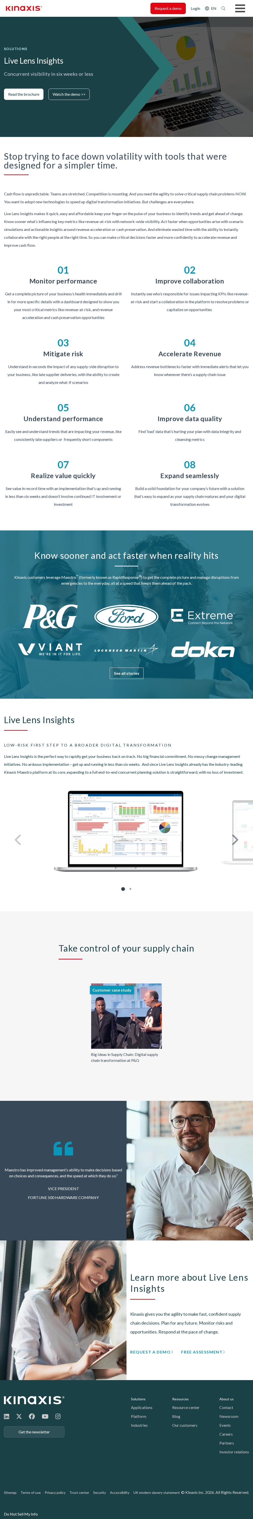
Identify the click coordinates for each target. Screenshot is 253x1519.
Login (195, 8)
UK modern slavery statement (156, 1492)
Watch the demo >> (69, 94)
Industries (139, 1425)
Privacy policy (55, 1492)
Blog (176, 1416)
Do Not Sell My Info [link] (21, 1514)
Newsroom (228, 1416)
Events (225, 1425)
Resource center (186, 1407)
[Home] (34, 1400)
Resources (180, 1399)
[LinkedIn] (6, 1416)
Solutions (138, 1399)
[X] (19, 1416)
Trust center (79, 1492)
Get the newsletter (34, 1431)
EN (213, 8)
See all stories (126, 673)
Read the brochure (23, 94)
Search (223, 8)
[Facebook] (32, 1416)
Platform (138, 1416)
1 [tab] (123, 889)
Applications (141, 1407)
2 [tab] (130, 889)
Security (99, 1492)
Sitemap (10, 1492)
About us (226, 1399)
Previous (18, 839)
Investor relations (234, 1451)
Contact (226, 1407)
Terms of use (31, 1492)
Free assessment (201, 1352)
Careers (226, 1434)
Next (234, 839)
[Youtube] (45, 1416)
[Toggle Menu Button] (240, 8)
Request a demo (168, 8)
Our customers (184, 1425)
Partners (226, 1443)
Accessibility (119, 1492)
